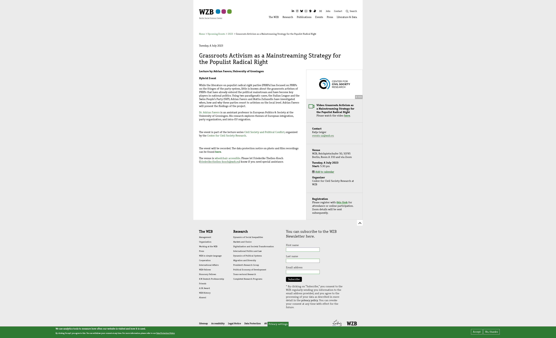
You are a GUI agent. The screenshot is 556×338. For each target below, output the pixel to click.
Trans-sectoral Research (244, 274)
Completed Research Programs (247, 279)
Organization (205, 241)
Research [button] (288, 18)
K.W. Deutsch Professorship (211, 279)
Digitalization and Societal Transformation (253, 246)
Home (202, 33)
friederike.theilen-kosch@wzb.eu (219, 161)
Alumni (202, 297)
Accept (477, 332)
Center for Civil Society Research (226, 135)
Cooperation (205, 260)
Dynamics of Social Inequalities (248, 237)
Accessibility (218, 323)
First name (292, 245)
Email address (294, 267)
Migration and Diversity (244, 260)
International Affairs (209, 265)
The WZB (206, 231)
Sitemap (203, 323)
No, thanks (491, 332)
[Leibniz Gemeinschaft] (337, 323)
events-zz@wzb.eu (323, 135)
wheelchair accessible (227, 158)
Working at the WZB (208, 246)
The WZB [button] (275, 18)
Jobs (328, 11)
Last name (292, 256)
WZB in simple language (210, 255)
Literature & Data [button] (348, 18)
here (347, 115)
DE (320, 11)
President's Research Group (246, 265)
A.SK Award (204, 288)
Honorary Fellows (207, 274)
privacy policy (309, 300)
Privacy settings (278, 324)
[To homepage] (210, 14)
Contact (338, 11)
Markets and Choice (242, 241)
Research (240, 231)
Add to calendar (324, 172)
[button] (357, 34)
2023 (230, 33)
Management (205, 237)
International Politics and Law (247, 251)
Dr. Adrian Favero (209, 112)
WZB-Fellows (205, 269)
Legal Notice (234, 323)
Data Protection (252, 323)
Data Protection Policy (165, 333)
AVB (266, 323)
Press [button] (331, 18)
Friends (202, 283)
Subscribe (294, 279)
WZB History (205, 292)
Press (201, 251)
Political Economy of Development (249, 269)
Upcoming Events (216, 33)
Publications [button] (305, 18)
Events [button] (320, 18)
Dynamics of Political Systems (247, 255)
